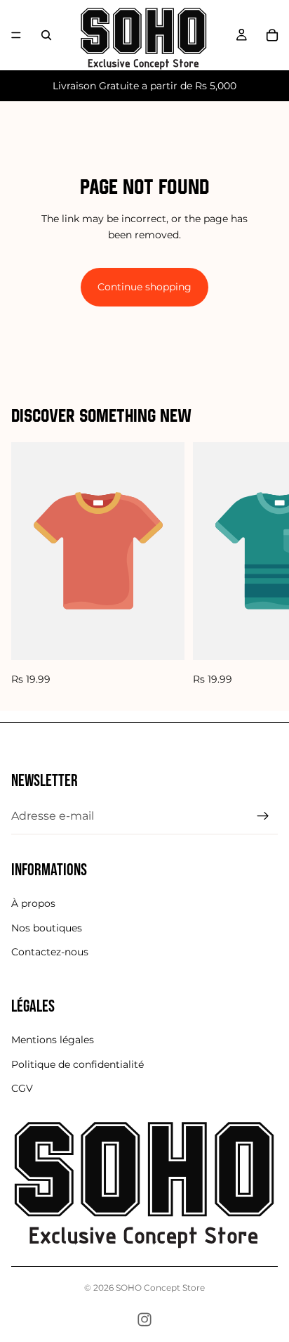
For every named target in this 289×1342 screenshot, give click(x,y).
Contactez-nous (49, 952)
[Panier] (272, 35)
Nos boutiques (46, 928)
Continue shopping (144, 286)
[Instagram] (144, 1319)
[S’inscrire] (263, 816)
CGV (22, 1088)
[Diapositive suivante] (262, 564)
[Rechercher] (46, 35)
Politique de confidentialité (77, 1064)
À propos (33, 903)
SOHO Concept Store (160, 1287)
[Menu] (16, 35)
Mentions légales (52, 1040)
